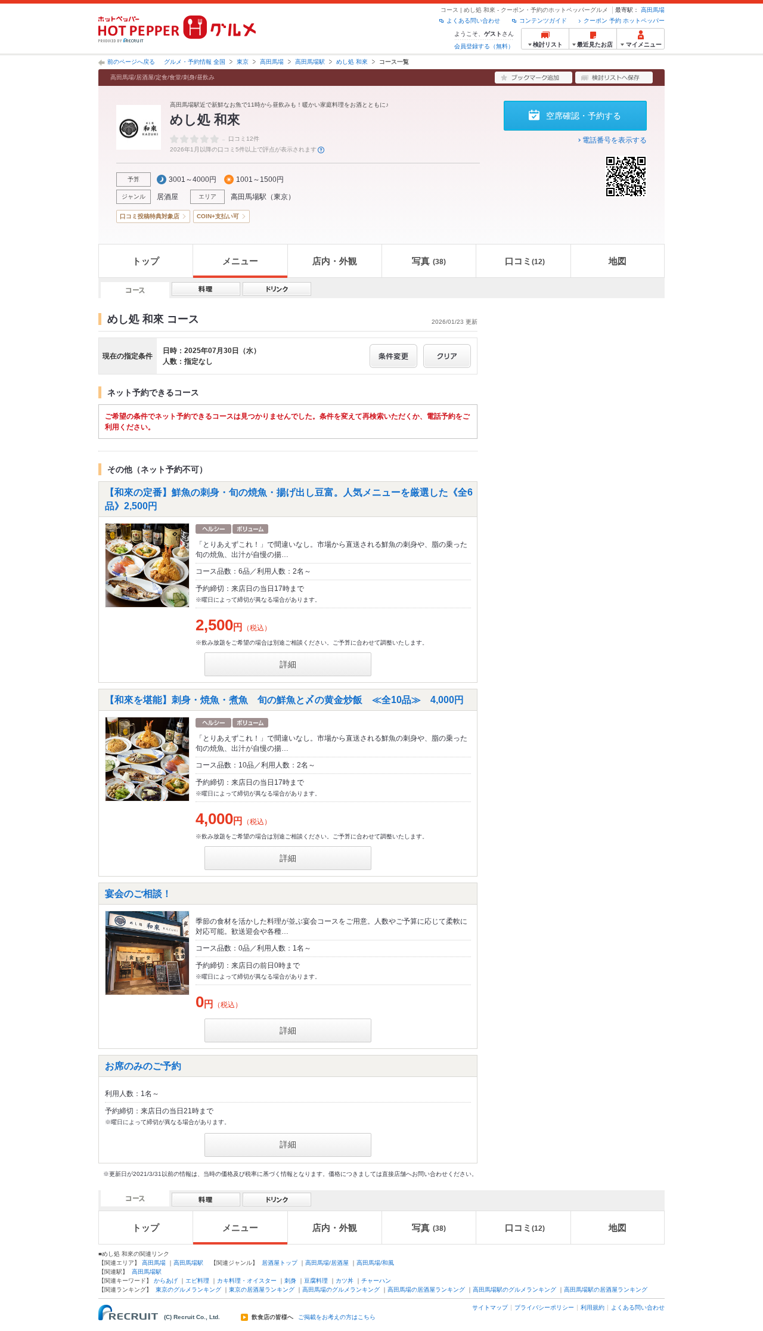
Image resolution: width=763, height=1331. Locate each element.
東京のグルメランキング (188, 1289)
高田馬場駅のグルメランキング (514, 1289)
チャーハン (376, 1280)
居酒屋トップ (279, 1262)
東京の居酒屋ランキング (261, 1289)
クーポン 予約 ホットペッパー (624, 20)
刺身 (290, 1280)
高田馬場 (653, 10)
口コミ (525, 261)
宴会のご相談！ (138, 894)
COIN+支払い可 (218, 216)
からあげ (166, 1280)
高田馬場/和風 (375, 1262)
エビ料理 (197, 1280)
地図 (617, 261)
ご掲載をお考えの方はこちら (337, 1317)
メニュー (240, 261)
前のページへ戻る (131, 61)
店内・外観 (334, 261)
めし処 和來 (352, 61)
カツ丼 (344, 1280)
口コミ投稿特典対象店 (149, 216)
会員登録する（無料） (484, 46)
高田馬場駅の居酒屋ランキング (605, 1289)
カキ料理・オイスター (247, 1280)
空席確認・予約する (583, 115)
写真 (429, 261)
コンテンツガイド (543, 20)
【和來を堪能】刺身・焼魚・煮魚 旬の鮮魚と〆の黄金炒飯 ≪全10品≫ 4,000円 (284, 700)
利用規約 (592, 1307)
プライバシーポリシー (544, 1307)
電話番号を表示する (614, 140)
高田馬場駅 (310, 61)
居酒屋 (167, 197)
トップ (145, 261)
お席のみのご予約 (143, 1066)
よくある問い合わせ (473, 20)
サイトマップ (490, 1307)
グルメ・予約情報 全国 (194, 61)
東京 (243, 61)
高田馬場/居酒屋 (327, 1262)
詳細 (288, 664)
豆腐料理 (316, 1280)
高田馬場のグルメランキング (341, 1289)
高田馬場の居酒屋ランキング (426, 1289)
